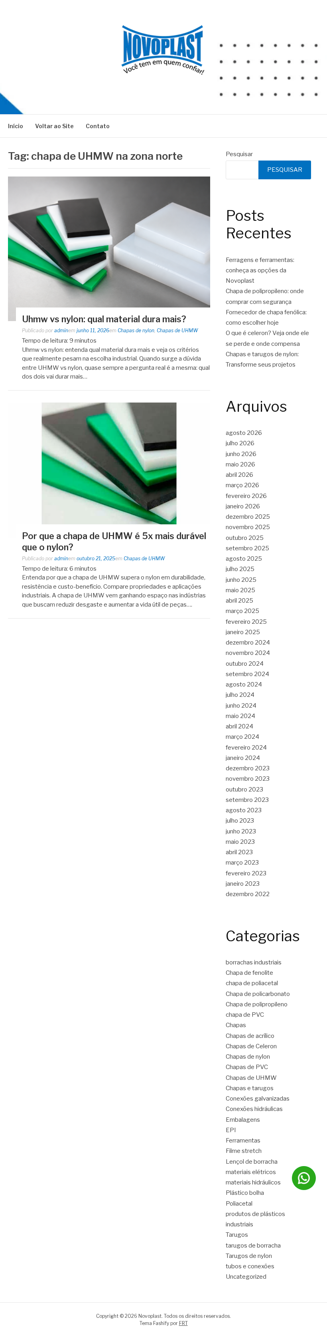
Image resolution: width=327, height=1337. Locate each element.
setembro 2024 (247, 674)
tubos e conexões (250, 1266)
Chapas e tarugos (250, 1088)
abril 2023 (239, 852)
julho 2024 (240, 694)
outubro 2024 (245, 663)
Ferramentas (243, 1140)
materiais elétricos (251, 1172)
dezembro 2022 (248, 894)
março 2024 (242, 736)
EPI (231, 1130)
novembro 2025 (248, 527)
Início (15, 126)
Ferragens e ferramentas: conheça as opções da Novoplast (260, 270)
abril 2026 (239, 474)
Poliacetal (239, 1203)
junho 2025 (241, 579)
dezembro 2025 (248, 516)
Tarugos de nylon (249, 1256)
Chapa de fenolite (249, 972)
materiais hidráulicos (253, 1182)
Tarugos (237, 1234)
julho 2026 (240, 443)
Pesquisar (239, 154)
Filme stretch (244, 1151)
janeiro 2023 (243, 883)
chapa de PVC (245, 1014)
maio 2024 (240, 716)
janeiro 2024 (243, 758)
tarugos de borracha (253, 1245)
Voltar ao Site (54, 126)
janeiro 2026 (243, 506)
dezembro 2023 (248, 768)
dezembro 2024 (248, 642)
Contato (98, 126)
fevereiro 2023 (246, 873)
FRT (183, 1323)
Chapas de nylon (136, 330)
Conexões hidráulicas (254, 1109)
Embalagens (243, 1119)
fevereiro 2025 (246, 621)
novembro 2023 (248, 778)
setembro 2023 (247, 799)
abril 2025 (239, 600)
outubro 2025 (245, 538)
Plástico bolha (245, 1192)
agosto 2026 (244, 432)
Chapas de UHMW (177, 330)
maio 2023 (240, 841)
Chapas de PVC (247, 1067)
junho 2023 (241, 831)
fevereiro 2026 (246, 496)
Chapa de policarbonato (258, 994)
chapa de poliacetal (252, 983)
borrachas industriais (254, 962)
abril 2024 (239, 726)
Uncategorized (246, 1276)
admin (61, 330)
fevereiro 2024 (246, 747)
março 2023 (242, 862)
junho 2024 (241, 705)
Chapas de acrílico (250, 1035)
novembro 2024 (248, 653)
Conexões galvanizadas (258, 1098)
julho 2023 (240, 820)
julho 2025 (240, 569)
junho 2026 (241, 454)
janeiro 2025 (243, 632)
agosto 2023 (244, 810)
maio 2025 (240, 590)
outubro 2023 (244, 789)
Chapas (236, 1025)
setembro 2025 (247, 548)
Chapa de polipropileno (257, 1004)
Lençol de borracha (252, 1161)
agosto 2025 (244, 558)
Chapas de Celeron (251, 1046)
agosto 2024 (244, 684)
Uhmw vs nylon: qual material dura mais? (104, 319)
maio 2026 (240, 464)
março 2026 (242, 485)
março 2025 (242, 611)
